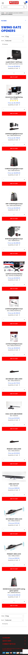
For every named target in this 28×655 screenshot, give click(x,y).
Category (6, 638)
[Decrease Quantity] (3, 73)
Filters (4, 21)
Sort (2, 41)
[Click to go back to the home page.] (14, 3)
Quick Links (6, 641)
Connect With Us (9, 644)
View (2, 36)
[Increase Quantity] (24, 73)
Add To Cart (14, 77)
